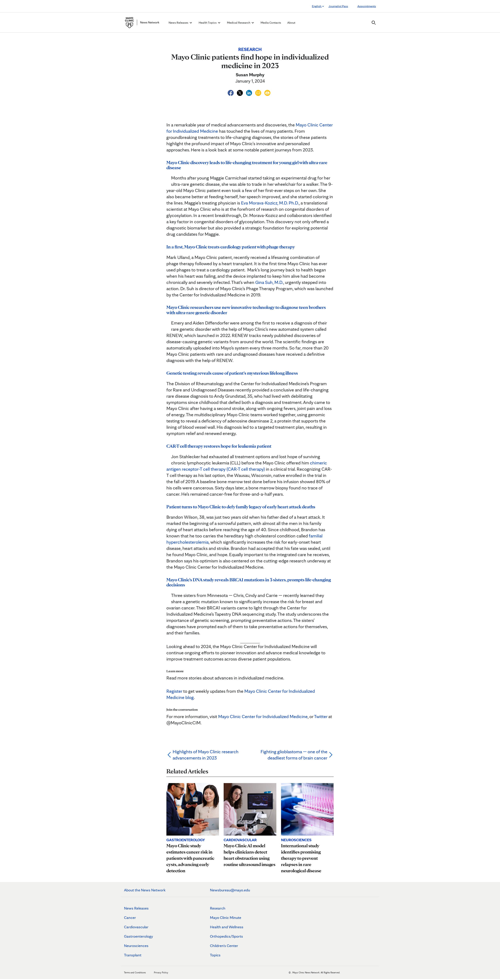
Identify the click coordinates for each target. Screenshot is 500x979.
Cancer (130, 917)
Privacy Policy (161, 972)
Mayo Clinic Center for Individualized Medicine (263, 716)
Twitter (320, 716)
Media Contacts (271, 22)
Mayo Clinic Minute (225, 917)
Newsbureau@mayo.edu (230, 890)
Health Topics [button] (208, 22)
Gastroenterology (138, 936)
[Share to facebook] (231, 92)
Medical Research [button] (239, 22)
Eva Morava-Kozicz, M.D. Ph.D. (269, 203)
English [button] (317, 6)
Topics (215, 955)
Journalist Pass (338, 6)
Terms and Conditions (135, 972)
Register (174, 691)
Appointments (366, 6)
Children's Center (224, 945)
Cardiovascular (136, 927)
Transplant (132, 955)
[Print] (267, 92)
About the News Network (145, 890)
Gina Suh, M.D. (268, 282)
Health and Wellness (226, 927)
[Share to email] (258, 92)
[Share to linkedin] (249, 92)
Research (217, 908)
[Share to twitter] (240, 92)
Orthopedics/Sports (226, 936)
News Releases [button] (179, 22)
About (291, 22)
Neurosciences (136, 945)
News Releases (136, 908)
